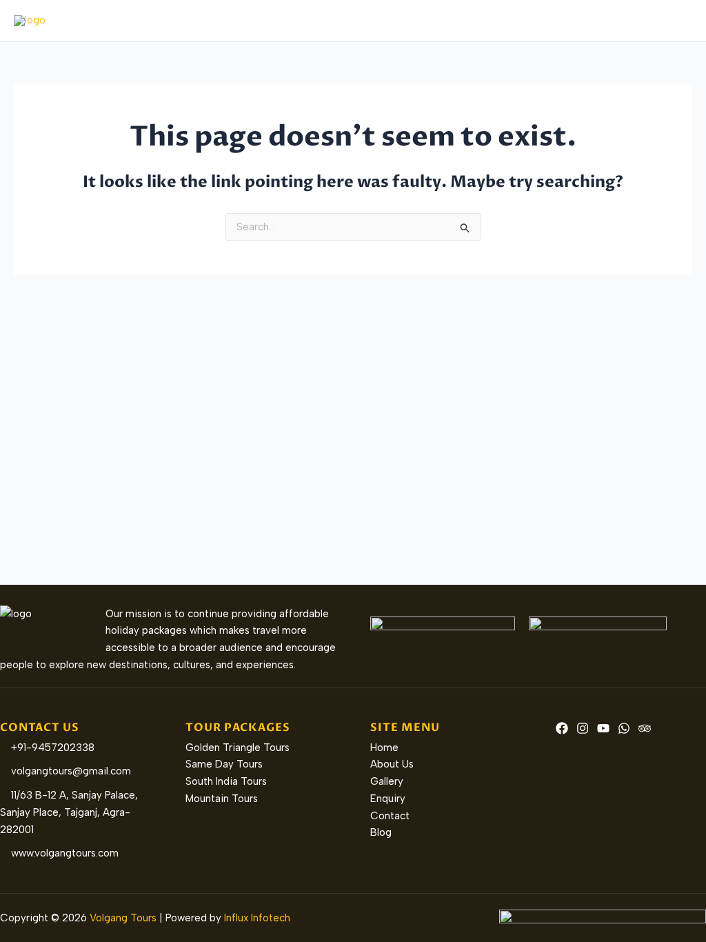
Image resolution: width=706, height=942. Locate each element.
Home (186, 20)
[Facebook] (562, 728)
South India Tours (226, 781)
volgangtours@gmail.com (69, 771)
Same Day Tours (224, 764)
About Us (244, 20)
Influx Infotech (257, 918)
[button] (365, 20)
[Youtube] (603, 728)
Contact (618, 20)
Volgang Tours (123, 918)
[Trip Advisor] (644, 728)
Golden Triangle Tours (237, 747)
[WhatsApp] (624, 728)
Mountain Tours (221, 798)
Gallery (504, 20)
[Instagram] (582, 728)
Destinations (422, 20)
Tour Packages (323, 20)
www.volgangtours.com (63, 853)
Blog (670, 20)
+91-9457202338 (51, 747)
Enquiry (559, 20)
